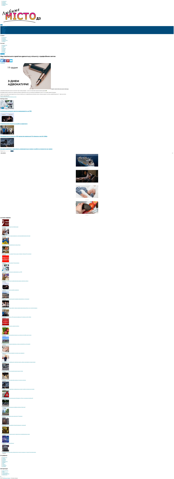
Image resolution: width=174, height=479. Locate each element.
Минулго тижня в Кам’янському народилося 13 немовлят (12, 416)
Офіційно (3, 5)
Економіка (4, 3)
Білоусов (5, 96)
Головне (3, 27)
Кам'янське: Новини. (6, 478)
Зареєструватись (5, 470)
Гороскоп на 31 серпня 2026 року (8, 443)
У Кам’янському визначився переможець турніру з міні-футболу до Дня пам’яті (16, 344)
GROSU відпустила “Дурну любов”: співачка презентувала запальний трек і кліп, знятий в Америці (19, 308)
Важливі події (4, 26)
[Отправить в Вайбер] (2, 63)
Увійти (3, 471)
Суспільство (4, 1)
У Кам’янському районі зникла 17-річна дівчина (10, 262)
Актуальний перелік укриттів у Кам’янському (10, 226)
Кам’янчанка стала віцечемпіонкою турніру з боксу (11, 244)
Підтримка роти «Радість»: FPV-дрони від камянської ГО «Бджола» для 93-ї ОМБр (23, 136)
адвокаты (2, 96)
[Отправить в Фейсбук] (4, 61)
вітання (8, 96)
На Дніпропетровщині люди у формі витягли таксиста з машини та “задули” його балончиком (19, 452)
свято (15, 96)
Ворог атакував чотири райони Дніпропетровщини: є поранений (14, 425)
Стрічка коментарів (5, 473)
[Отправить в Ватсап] (1, 63)
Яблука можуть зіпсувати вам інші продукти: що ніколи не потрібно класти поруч (16, 335)
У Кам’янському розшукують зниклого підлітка (10, 326)
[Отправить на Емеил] (11, 61)
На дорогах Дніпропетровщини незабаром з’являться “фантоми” (13, 407)
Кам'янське (12, 96)
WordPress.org (4, 474)
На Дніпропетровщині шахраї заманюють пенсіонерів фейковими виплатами (16, 235)
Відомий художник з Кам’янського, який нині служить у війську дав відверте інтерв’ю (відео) (18, 362)
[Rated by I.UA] (2, 477)
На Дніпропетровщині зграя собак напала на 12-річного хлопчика (14, 380)
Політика (3, 30)
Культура (3, 2)
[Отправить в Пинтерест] (8, 61)
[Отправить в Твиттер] (1, 61)
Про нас (3, 32)
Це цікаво (4, 29)
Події (3, 28)
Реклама (3, 31)
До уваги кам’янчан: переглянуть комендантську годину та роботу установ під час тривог (26, 149)
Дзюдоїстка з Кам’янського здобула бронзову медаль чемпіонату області (15, 280)
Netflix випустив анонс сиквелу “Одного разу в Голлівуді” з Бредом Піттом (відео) (16, 253)
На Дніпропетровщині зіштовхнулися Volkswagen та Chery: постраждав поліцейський (17, 398)
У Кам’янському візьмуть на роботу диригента (13, 123)
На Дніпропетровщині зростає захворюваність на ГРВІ (16, 111)
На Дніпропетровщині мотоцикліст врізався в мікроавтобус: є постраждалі (15, 299)
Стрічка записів (5, 472)
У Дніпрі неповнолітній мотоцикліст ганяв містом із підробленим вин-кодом (16, 434)
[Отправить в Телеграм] (3, 63)
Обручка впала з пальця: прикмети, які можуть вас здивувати (13, 353)
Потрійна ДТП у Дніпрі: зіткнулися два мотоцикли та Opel (12, 371)
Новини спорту (5, 4)
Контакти (4, 33)
